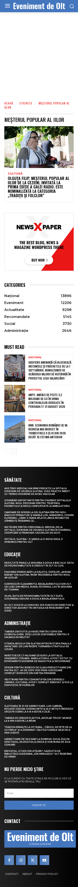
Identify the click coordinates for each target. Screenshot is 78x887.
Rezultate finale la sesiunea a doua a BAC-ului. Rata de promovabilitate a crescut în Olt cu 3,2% (39, 564)
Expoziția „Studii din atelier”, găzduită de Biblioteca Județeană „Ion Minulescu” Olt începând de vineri (38, 754)
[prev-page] (7, 451)
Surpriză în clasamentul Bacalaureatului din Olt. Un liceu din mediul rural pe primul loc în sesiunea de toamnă (38, 587)
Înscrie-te (39, 805)
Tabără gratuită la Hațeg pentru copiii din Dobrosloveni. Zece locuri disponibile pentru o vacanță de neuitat (36, 634)
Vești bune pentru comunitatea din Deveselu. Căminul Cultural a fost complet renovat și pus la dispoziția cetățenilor (38, 682)
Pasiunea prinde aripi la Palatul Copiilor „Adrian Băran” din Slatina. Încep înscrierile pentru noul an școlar (37, 575)
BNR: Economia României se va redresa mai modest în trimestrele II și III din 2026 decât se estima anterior (47, 431)
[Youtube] (44, 860)
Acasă (8, 103)
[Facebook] (9, 860)
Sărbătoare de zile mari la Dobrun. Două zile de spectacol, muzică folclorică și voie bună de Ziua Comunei (37, 742)
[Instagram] (21, 860)
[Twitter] (32, 860)
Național (35, 357)
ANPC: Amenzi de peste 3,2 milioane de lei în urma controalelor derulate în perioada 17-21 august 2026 (46, 400)
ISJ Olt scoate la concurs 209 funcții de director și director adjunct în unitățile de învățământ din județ (39, 608)
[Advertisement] (39, 53)
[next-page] (14, 451)
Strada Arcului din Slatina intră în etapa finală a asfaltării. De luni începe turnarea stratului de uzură (37, 646)
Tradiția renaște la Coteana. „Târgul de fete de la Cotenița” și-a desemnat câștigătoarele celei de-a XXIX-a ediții (38, 730)
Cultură (15, 173)
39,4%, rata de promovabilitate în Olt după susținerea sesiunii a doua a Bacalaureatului (34, 597)
